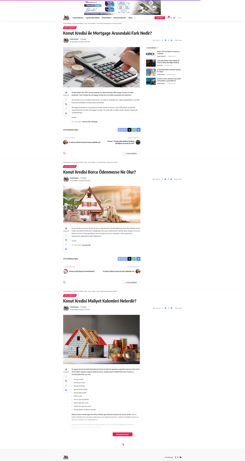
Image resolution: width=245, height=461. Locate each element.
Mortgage (94, 121)
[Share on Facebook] (162, 40)
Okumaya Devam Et (122, 434)
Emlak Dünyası (161, 74)
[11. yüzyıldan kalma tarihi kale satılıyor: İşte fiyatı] (151, 72)
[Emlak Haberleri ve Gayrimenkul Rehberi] (66, 18)
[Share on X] (165, 40)
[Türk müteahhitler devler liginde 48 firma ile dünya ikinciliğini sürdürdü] (151, 63)
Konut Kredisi (86, 121)
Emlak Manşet (74, 39)
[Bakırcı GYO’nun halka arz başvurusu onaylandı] (151, 54)
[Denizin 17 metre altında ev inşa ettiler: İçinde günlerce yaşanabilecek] (151, 81)
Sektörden (160, 65)
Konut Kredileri (70, 27)
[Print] (171, 40)
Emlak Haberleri (161, 56)
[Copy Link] (168, 40)
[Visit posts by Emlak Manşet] (66, 40)
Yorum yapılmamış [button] (132, 153)
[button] (135, 18)
